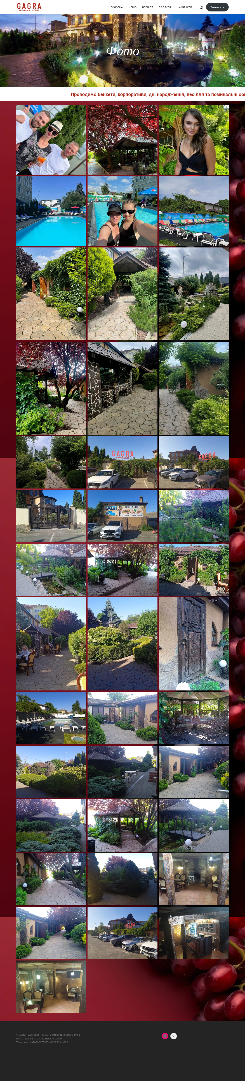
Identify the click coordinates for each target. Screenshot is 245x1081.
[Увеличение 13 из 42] (81, 441)
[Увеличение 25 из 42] (81, 696)
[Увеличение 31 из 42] (81, 804)
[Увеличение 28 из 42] (81, 750)
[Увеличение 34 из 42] (81, 857)
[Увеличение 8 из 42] (153, 252)
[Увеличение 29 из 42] (153, 750)
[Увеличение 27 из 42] (224, 696)
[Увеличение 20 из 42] (153, 548)
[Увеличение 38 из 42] (153, 911)
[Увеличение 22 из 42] (81, 602)
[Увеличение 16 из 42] (81, 494)
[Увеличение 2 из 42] (153, 110)
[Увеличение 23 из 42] (153, 602)
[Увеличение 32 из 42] (153, 804)
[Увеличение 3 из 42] (224, 110)
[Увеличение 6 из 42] (224, 181)
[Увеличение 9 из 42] (224, 252)
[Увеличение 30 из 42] (224, 750)
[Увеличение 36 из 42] (224, 857)
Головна (117, 7)
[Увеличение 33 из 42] (224, 804)
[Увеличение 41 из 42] (110, 965)
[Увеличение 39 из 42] (224, 911)
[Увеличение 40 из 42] (81, 965)
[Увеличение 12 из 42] (224, 346)
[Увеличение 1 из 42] (81, 110)
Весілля (147, 7)
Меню (132, 7)
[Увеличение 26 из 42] (153, 696)
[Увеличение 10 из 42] (81, 346)
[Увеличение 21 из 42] (224, 548)
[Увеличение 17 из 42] (153, 494)
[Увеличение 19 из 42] (81, 548)
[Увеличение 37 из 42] (81, 911)
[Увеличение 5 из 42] (153, 181)
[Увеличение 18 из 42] (224, 494)
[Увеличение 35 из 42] (153, 857)
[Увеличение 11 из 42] (153, 346)
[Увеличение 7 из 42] (81, 252)
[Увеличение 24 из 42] (224, 602)
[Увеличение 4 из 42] (81, 181)
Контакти (185, 7)
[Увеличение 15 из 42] (224, 441)
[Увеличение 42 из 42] (181, 965)
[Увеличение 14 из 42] (153, 441)
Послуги (165, 7)
